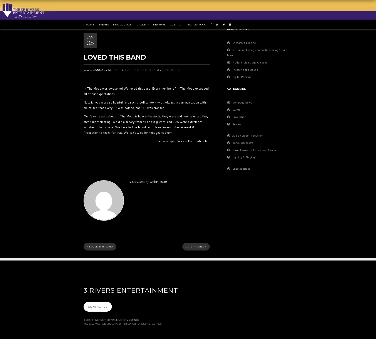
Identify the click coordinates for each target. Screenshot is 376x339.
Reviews (159, 24)
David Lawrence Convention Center (254, 150)
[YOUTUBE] (231, 24)
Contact (176, 24)
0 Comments (172, 70)
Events (236, 110)
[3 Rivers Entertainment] (27, 9)
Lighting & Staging (243, 157)
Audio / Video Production (247, 135)
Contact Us (97, 306)
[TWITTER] (224, 24)
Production (239, 117)
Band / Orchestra (140, 70)
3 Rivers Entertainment (131, 290)
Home (90, 24)
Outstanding (196, 246)
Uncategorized (241, 168)
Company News (242, 102)
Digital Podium (241, 77)
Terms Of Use (130, 320)
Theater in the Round (245, 70)
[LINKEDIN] (218, 24)
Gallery (142, 24)
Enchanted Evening (244, 43)
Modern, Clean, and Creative (249, 62)
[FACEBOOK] (212, 24)
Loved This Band (100, 246)
